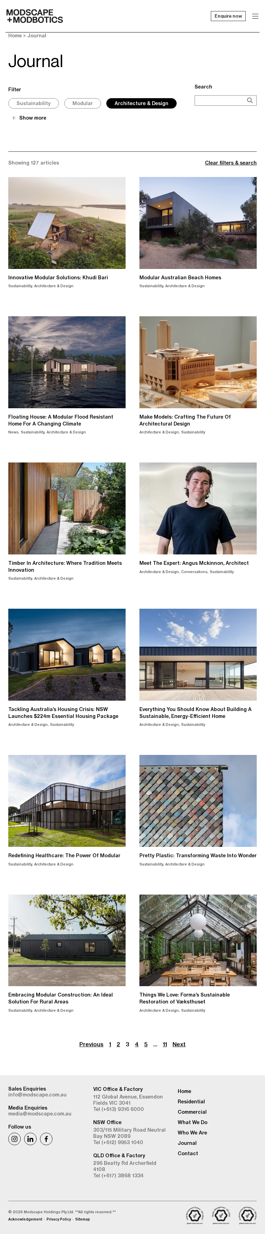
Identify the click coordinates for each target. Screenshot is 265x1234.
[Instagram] (14, 1139)
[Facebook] (46, 1139)
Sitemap (82, 1219)
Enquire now (228, 16)
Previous (91, 1044)
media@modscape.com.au (39, 1114)
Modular (82, 103)
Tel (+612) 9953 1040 (118, 1142)
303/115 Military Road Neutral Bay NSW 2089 (129, 1133)
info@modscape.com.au (37, 1095)
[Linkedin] (30, 1139)
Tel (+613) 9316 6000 (118, 1109)
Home (15, 35)
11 (165, 1044)
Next (179, 1044)
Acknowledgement (25, 1219)
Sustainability (34, 103)
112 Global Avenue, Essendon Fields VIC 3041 (128, 1100)
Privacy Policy (59, 1219)
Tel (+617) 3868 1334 (118, 1175)
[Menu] (255, 16)
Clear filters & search (231, 163)
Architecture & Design (141, 103)
